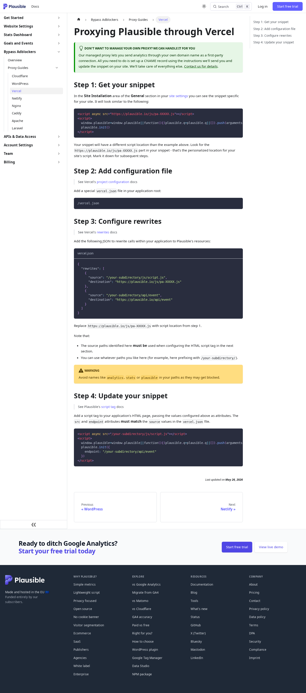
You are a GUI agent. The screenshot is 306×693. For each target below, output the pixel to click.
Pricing (254, 592)
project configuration (113, 182)
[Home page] (78, 19)
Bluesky (196, 641)
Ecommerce (82, 633)
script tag (108, 407)
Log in (262, 6)
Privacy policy (259, 609)
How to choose (143, 641)
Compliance (257, 649)
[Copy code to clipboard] (237, 113)
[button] (32, 18)
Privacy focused (84, 601)
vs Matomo (140, 601)
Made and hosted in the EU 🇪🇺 (27, 592)
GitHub (196, 625)
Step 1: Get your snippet (271, 22)
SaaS (77, 641)
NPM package (142, 674)
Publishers (81, 649)
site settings (178, 96)
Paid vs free (140, 625)
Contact (254, 601)
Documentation (202, 584)
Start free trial (287, 6)
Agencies (80, 658)
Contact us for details (201, 66)
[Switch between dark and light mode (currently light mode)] (204, 6)
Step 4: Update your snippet (273, 42)
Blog (194, 592)
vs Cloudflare (141, 609)
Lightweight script (86, 592)
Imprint (254, 658)
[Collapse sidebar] (33, 524)
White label (81, 666)
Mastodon (198, 649)
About (253, 584)
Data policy (257, 617)
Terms (253, 625)
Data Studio (140, 666)
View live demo (271, 547)
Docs (35, 6)
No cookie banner (86, 617)
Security (255, 641)
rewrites (103, 232)
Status (195, 617)
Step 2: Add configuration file (274, 29)
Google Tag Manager (147, 658)
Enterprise (81, 674)
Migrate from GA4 (145, 592)
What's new (199, 609)
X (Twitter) (198, 633)
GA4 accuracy (142, 617)
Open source (82, 609)
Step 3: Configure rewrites (272, 35)
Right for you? (142, 633)
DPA (252, 633)
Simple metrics (84, 584)
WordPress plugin (145, 649)
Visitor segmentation (88, 625)
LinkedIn (197, 658)
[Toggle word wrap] (229, 113)
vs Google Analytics (146, 584)
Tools (194, 601)
